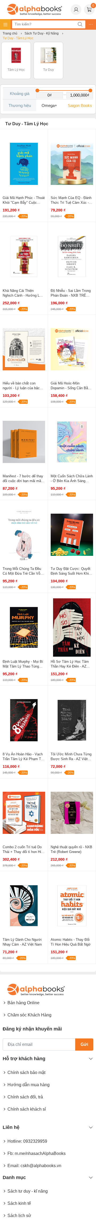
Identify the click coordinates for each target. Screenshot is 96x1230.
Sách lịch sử (19, 1215)
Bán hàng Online (23, 1003)
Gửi (84, 1044)
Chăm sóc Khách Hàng (29, 1015)
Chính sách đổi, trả (25, 1097)
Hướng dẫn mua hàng (28, 1084)
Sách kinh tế (19, 1203)
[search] (80, 24)
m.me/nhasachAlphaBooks (40, 1153)
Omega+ (49, 105)
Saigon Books (80, 105)
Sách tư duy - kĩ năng (27, 1191)
